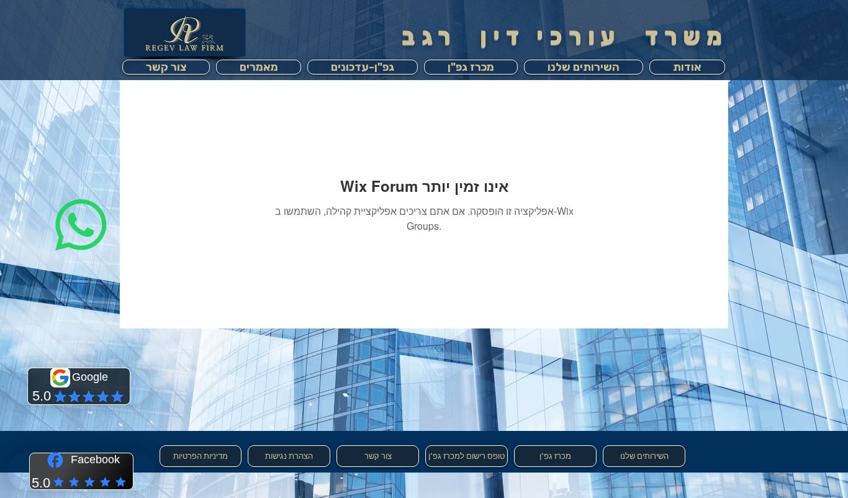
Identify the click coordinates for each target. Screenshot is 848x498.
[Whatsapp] (81, 225)
